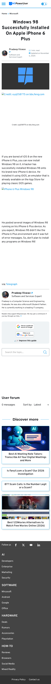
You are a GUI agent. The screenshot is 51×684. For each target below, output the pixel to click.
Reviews (6, 652)
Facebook (15, 545)
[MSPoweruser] (18, 3)
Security (6, 577)
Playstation (7, 638)
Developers (7, 561)
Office (5, 608)
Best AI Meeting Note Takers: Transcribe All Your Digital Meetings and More (25, 457)
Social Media (8, 663)
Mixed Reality (8, 669)
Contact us (34, 679)
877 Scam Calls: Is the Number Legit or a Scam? (25, 486)
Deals (4, 622)
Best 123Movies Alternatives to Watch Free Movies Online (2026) (25, 524)
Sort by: (27, 404)
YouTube (31, 545)
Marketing (7, 572)
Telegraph (11, 284)
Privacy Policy (19, 679)
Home (4, 14)
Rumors (6, 627)
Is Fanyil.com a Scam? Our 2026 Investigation (25, 472)
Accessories (8, 633)
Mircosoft (6, 591)
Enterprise (7, 566)
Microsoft (13, 14)
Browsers (6, 658)
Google (5, 602)
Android (6, 597)
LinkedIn (38, 545)
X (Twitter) (23, 545)
